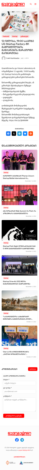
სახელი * (6, 379)
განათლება (24, 36)
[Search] (31, 4)
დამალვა (33, 369)
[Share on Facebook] (8, 133)
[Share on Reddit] (30, 133)
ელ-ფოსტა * (7, 388)
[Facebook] (17, 440)
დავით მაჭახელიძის (24, 450)
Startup (14, 36)
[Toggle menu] (35, 4)
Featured (6, 36)
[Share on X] (14, 133)
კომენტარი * (7, 396)
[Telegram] (22, 440)
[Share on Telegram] (19, 133)
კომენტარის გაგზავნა (14, 416)
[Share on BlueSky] (25, 133)
